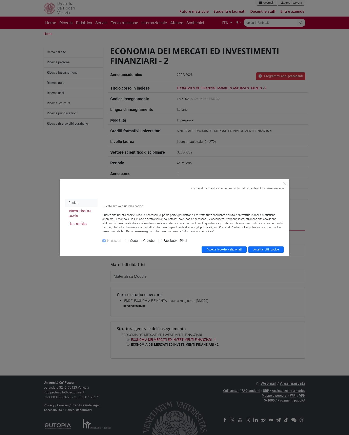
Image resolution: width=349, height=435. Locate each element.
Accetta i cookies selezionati (224, 249)
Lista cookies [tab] (77, 224)
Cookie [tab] (73, 203)
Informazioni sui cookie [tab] (79, 213)
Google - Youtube (142, 241)
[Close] (284, 184)
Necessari (114, 241)
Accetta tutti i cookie (266, 249)
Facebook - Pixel (175, 241)
